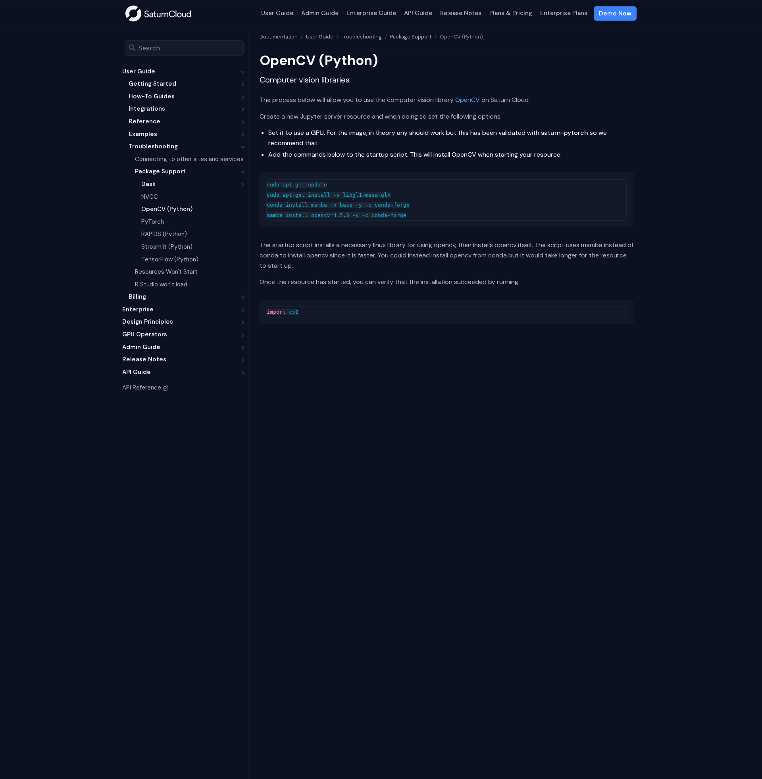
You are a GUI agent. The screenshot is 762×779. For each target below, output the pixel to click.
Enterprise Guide (371, 13)
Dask (148, 184)
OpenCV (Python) (166, 209)
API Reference (141, 387)
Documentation (279, 36)
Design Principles (147, 322)
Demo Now (615, 13)
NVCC (149, 197)
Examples (143, 134)
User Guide (277, 13)
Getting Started (152, 84)
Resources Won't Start (166, 272)
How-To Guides (152, 96)
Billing (137, 297)
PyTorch (152, 222)
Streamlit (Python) (166, 247)
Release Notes (460, 13)
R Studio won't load (161, 284)
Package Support (160, 171)
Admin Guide (320, 13)
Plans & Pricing (510, 13)
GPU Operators (144, 334)
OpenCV (467, 100)
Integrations (147, 109)
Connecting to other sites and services (189, 159)
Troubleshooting (153, 146)
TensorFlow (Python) (169, 259)
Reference (144, 121)
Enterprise (138, 309)
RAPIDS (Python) (164, 234)
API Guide (418, 13)
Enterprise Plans (563, 13)
